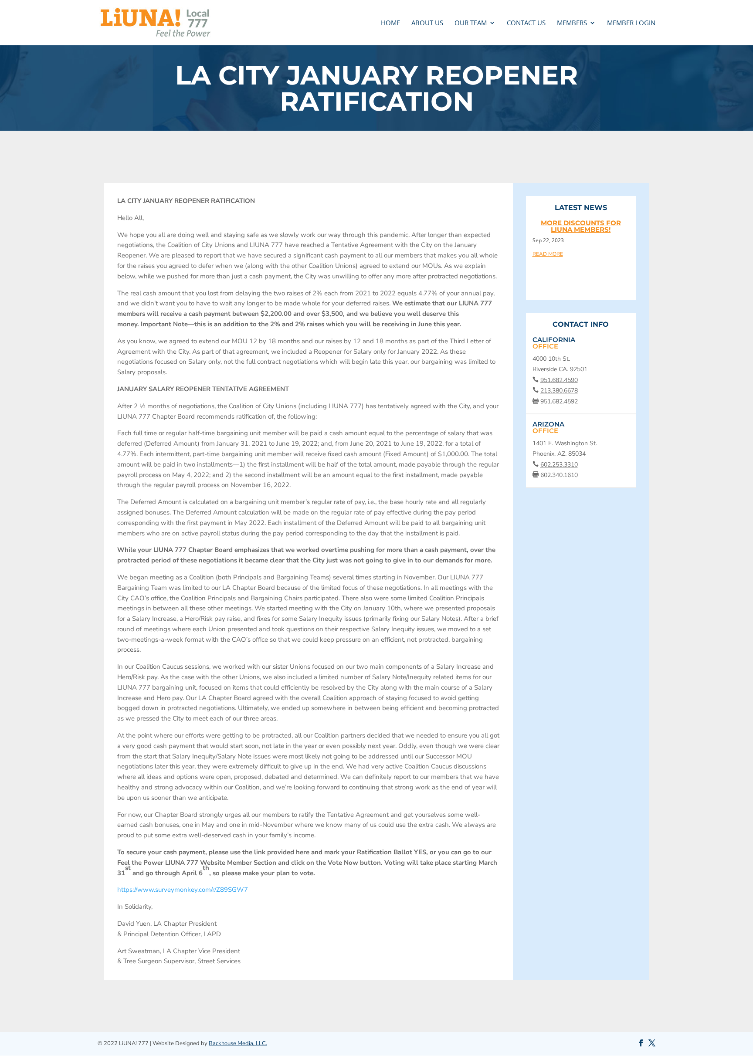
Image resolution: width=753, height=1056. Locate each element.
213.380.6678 (559, 390)
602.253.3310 (559, 464)
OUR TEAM (471, 23)
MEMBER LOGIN (631, 23)
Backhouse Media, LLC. (238, 1043)
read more (548, 253)
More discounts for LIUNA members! (581, 226)
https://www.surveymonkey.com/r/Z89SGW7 (182, 889)
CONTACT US (526, 23)
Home (390, 23)
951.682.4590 (559, 380)
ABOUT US (427, 23)
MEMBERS (572, 23)
